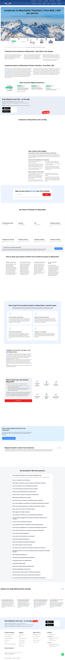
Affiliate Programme (36, 634)
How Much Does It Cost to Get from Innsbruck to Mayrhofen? (26, 572)
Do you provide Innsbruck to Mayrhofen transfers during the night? (27, 524)
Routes (39, 3)
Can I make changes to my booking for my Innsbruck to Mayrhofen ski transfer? (30, 503)
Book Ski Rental (18, 400)
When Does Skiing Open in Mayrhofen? (21, 569)
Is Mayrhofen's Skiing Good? (19, 563)
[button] (59, 448)
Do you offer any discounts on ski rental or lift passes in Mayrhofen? (28, 530)
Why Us (6, 642)
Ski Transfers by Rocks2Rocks (10, 644)
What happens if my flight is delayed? (21, 511)
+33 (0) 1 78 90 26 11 (52, 646)
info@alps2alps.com (52, 634)
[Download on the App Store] (49, 622)
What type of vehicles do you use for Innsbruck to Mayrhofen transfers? (29, 483)
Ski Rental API (21, 645)
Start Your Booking (58, 248)
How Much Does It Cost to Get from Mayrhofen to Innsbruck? (26, 574)
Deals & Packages (8, 636)
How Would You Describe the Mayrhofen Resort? (23, 557)
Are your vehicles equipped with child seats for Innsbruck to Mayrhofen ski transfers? (29, 518)
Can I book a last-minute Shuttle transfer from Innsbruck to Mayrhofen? (29, 577)
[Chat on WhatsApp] (62, 654)
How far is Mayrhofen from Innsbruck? (21, 480)
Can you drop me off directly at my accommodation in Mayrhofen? (27, 514)
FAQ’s (20, 636)
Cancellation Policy (22, 638)
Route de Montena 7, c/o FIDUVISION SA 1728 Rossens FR (54, 645)
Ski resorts (34, 3)
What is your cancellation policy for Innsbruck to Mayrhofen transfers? (28, 506)
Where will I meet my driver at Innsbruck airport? (23, 509)
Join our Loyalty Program (9, 634)
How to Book (21, 634)
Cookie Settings (22, 642)
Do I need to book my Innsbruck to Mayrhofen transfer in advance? (27, 500)
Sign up (46, 194)
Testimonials (7, 640)
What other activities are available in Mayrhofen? (23, 541)
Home (6, 47)
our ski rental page (26, 385)
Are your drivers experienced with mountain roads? (24, 491)
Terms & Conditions (8, 658)
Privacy (14, 658)
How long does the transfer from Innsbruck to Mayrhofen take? (27, 475)
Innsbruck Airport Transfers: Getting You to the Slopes (16, 47)
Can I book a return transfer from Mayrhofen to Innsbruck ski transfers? (28, 547)
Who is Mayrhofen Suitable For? (19, 554)
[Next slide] (63, 589)
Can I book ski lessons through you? (20, 533)
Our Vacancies (35, 642)
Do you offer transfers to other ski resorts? (22, 544)
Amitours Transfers (36, 640)
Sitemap (18, 658)
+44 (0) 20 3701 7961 (52, 640)
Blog (48, 3)
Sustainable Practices (9, 638)
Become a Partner (36, 636)
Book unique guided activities (8, 438)
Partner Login (35, 638)
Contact (59, 3)
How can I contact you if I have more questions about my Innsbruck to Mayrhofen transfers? (31, 551)
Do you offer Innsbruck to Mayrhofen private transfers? (25, 488)
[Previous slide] (61, 589)
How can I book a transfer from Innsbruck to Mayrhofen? (25, 494)
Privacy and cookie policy (47, 197)
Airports (44, 3)
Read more (3, 607)
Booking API (21, 644)
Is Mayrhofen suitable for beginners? (20, 539)
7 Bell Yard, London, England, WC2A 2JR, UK (53, 638)
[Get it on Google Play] (49, 625)
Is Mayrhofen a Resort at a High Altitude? (22, 560)
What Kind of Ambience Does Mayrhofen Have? (23, 566)
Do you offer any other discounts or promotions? (23, 536)
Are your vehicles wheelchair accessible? (22, 521)
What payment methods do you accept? (21, 497)
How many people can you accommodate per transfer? (25, 485)
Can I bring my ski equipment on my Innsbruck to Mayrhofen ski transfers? (29, 527)
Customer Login (22, 640)
